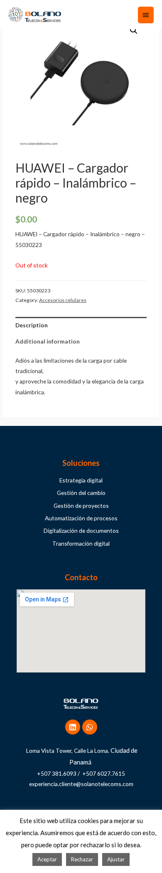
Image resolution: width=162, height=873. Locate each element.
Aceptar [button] (47, 859)
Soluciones (81, 462)
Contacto (81, 577)
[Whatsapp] (89, 727)
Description (31, 325)
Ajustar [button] (116, 859)
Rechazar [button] (82, 859)
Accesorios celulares (62, 300)
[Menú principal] (146, 15)
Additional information (47, 341)
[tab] (81, 325)
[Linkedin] (72, 727)
